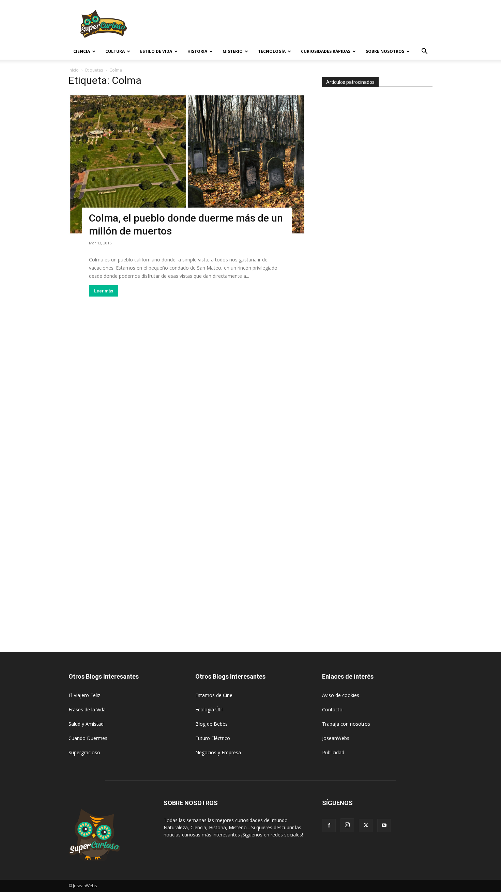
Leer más (103, 290)
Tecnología (272, 51)
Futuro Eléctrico (212, 738)
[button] (424, 52)
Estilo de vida (156, 51)
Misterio (233, 51)
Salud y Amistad (86, 724)
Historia (197, 51)
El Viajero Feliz (84, 695)
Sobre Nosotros (385, 51)
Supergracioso (84, 752)
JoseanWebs (335, 738)
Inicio (74, 70)
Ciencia (81, 51)
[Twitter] (366, 825)
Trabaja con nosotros (346, 724)
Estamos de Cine (213, 695)
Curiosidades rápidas (325, 51)
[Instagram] (347, 825)
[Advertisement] (308, 25)
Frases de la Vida (87, 709)
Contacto (332, 709)
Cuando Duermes (88, 738)
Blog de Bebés (211, 724)
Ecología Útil (209, 709)
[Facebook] (329, 825)
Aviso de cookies (340, 695)
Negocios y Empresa (218, 752)
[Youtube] (384, 825)
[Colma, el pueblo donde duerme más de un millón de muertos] (187, 164)
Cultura (115, 51)
